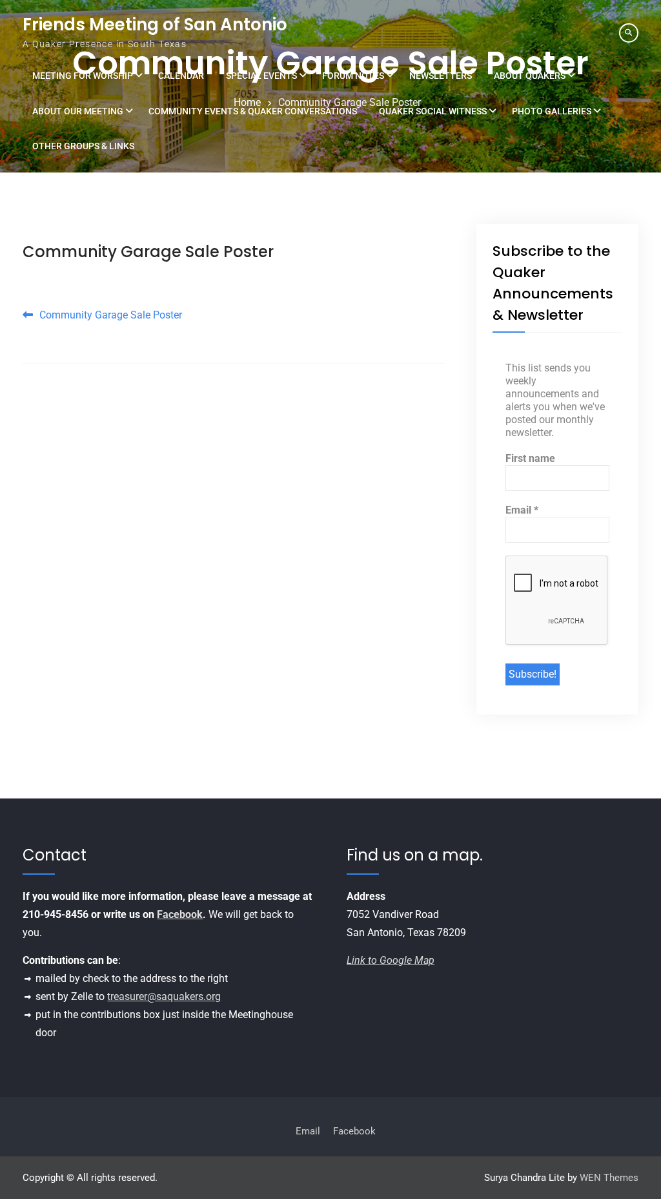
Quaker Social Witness (433, 111)
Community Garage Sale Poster (148, 251)
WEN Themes (609, 1177)
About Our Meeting (77, 111)
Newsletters (440, 75)
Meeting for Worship (82, 75)
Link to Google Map (390, 960)
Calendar (181, 75)
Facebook (180, 914)
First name (530, 458)
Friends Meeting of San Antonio (155, 24)
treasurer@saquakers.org (164, 996)
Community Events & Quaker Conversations (252, 111)
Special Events (261, 75)
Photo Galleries (551, 111)
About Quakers (529, 75)
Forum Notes (353, 75)
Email (521, 510)
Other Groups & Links (83, 146)
